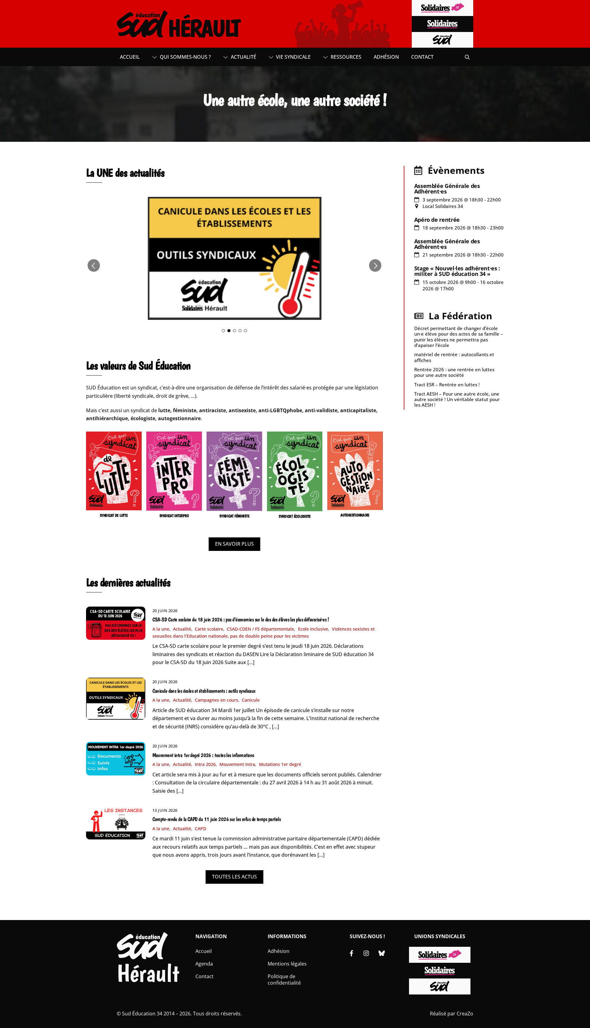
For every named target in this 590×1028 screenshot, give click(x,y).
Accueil (130, 57)
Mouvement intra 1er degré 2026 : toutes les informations (203, 755)
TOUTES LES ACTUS (234, 876)
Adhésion (386, 57)
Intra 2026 (205, 764)
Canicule (251, 700)
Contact (422, 57)
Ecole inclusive (313, 629)
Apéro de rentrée (437, 219)
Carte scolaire (209, 629)
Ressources (345, 57)
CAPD (200, 828)
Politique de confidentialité (284, 979)
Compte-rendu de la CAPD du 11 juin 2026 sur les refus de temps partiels (216, 819)
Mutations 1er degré (280, 764)
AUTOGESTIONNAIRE (354, 515)
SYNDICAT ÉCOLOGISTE (295, 516)
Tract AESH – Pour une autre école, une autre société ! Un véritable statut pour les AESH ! (457, 399)
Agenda (204, 963)
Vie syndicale (293, 57)
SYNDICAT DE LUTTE (114, 515)
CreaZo (465, 1013)
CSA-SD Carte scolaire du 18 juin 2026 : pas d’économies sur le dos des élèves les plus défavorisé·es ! (240, 619)
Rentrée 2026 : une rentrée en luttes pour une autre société (454, 372)
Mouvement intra (237, 764)
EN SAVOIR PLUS (234, 543)
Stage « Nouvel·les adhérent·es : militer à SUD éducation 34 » (457, 271)
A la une (160, 629)
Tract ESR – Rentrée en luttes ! (447, 384)
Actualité (243, 57)
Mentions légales (287, 963)
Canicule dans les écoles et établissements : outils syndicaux (204, 690)
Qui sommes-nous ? (185, 57)
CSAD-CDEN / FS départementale (260, 629)
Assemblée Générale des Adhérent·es (447, 188)
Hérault (148, 973)
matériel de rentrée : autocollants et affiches (454, 357)
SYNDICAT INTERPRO (174, 515)
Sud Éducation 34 (142, 1013)
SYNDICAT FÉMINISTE (234, 516)
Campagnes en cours (216, 700)
